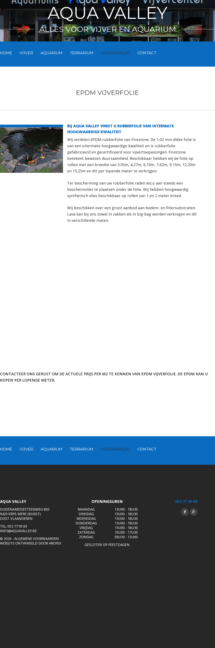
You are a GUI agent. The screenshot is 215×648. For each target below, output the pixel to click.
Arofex (55, 543)
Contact (147, 53)
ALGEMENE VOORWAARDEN (36, 538)
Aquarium (51, 53)
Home (6, 53)
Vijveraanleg (115, 53)
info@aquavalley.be (18, 531)
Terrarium (81, 53)
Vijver (26, 53)
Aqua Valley (107, 13)
